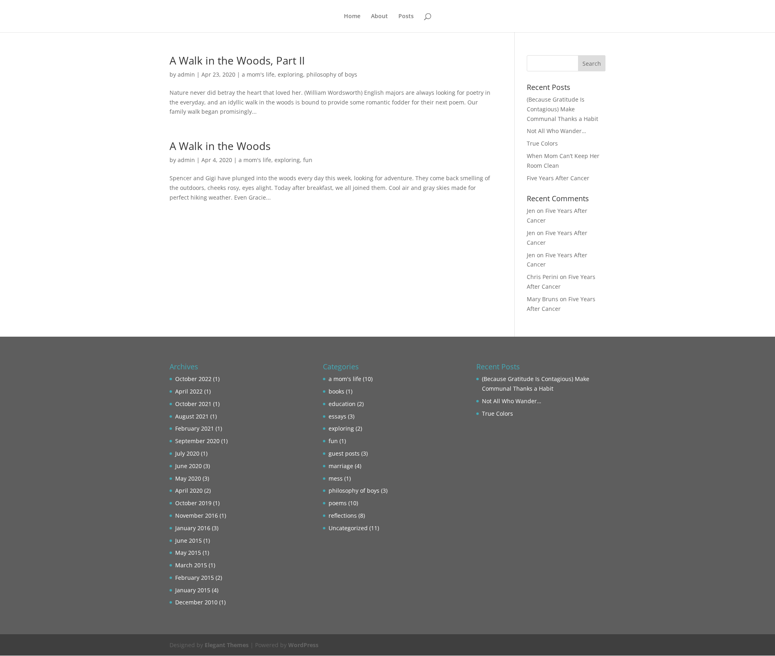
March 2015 (191, 565)
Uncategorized (348, 528)
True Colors (542, 143)
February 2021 (194, 428)
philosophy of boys (331, 74)
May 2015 (188, 552)
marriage (341, 466)
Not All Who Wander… (556, 131)
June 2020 (188, 466)
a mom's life (258, 74)
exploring (290, 74)
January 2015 (192, 590)
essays (337, 416)
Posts (406, 16)
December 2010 (196, 602)
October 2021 (193, 404)
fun (307, 160)
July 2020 (187, 453)
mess (336, 478)
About (379, 16)
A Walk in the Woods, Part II (237, 60)
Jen (531, 211)
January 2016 (192, 528)
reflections (343, 515)
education (342, 404)
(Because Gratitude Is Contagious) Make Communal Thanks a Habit (562, 109)
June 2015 (188, 540)
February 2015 (194, 577)
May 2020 (188, 478)
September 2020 (197, 441)
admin (186, 74)
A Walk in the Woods (220, 146)
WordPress (303, 645)
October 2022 (193, 379)
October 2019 (193, 503)
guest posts (344, 453)
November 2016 (196, 515)
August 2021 (192, 416)
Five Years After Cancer (558, 178)
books (336, 391)
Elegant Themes (227, 645)
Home (352, 16)
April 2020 (189, 490)
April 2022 (189, 391)
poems (338, 503)
